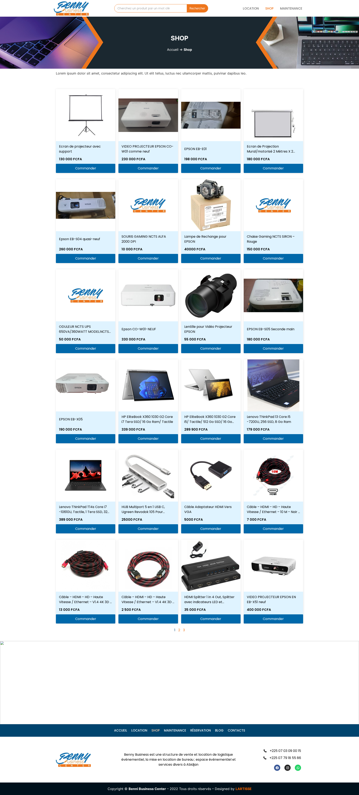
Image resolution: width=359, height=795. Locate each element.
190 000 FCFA (70, 429)
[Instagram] (287, 768)
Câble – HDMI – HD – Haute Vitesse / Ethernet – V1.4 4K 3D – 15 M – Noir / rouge (85, 602)
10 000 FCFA (132, 249)
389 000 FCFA (70, 519)
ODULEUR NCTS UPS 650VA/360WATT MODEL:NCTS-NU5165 (85, 331)
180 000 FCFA (258, 159)
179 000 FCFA (258, 429)
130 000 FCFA (70, 159)
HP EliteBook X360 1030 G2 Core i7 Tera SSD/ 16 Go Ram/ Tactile (147, 419)
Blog (219, 730)
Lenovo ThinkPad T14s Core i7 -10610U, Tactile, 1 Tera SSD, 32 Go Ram (83, 511)
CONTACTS (236, 730)
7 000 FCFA (256, 519)
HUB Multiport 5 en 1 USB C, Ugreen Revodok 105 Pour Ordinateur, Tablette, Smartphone (143, 514)
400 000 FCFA (259, 609)
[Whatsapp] (298, 768)
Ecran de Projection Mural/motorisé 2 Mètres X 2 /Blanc (270, 151)
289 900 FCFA (196, 429)
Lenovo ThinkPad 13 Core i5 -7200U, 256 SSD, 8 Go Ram (269, 419)
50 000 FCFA (70, 339)
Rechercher (197, 8)
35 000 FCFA (195, 609)
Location (251, 8)
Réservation (200, 730)
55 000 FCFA (195, 339)
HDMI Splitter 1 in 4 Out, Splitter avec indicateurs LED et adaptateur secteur (209, 602)
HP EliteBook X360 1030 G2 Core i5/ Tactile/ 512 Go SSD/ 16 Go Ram (210, 421)
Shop (269, 8)
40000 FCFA (194, 249)
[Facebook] (277, 768)
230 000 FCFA (133, 159)
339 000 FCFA (133, 429)
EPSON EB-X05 (71, 419)
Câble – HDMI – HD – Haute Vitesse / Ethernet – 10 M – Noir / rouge (273, 511)
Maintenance (291, 8)
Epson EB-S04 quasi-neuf (79, 239)
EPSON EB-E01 (195, 149)
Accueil (172, 49)
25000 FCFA (132, 519)
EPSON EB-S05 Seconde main (270, 329)
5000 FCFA (193, 519)
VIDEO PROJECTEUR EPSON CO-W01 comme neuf (147, 149)
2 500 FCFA (131, 609)
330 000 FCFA (133, 339)
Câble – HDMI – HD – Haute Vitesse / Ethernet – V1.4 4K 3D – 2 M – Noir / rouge (148, 602)
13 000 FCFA (69, 609)
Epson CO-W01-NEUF (139, 329)
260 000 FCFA (71, 249)
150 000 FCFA (258, 249)
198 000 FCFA (195, 159)
